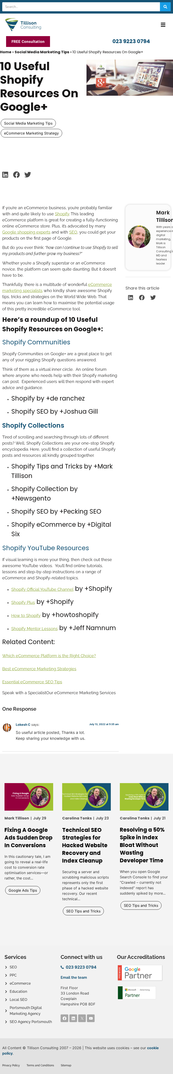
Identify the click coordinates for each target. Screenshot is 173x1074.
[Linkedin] (73, 1018)
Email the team (74, 977)
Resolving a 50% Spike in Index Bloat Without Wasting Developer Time (142, 845)
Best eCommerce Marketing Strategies (39, 668)
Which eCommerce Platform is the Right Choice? (49, 655)
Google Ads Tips (23, 890)
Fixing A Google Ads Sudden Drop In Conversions (28, 837)
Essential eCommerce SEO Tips (32, 682)
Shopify (62, 213)
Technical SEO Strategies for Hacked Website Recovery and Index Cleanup (84, 845)
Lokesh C (23, 724)
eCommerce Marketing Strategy (31, 133)
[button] (163, 25)
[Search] (165, 6)
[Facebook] (64, 1018)
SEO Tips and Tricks (83, 911)
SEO (73, 232)
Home (5, 52)
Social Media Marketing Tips (42, 52)
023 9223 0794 (131, 41)
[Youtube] (91, 1018)
